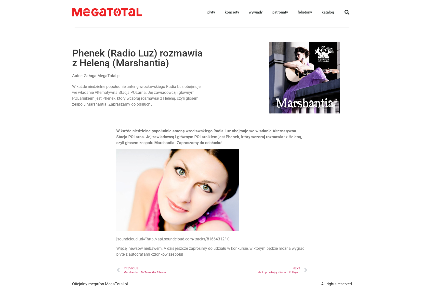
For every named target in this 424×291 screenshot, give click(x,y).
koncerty (232, 12)
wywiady (256, 12)
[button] (347, 12)
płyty (211, 12)
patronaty (280, 12)
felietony (305, 12)
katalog (328, 12)
